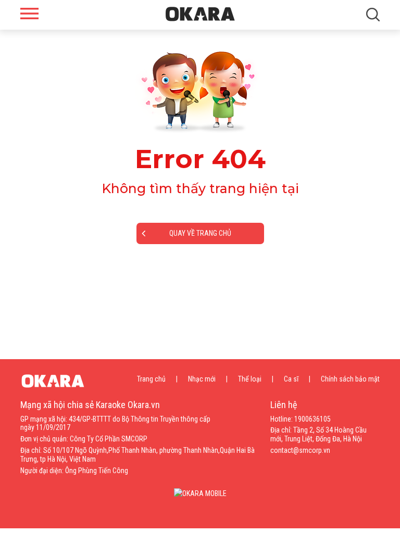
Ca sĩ (291, 379)
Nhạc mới (202, 379)
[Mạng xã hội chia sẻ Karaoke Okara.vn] (200, 14)
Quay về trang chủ (200, 233)
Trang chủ (151, 379)
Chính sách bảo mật (350, 379)
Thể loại (249, 379)
